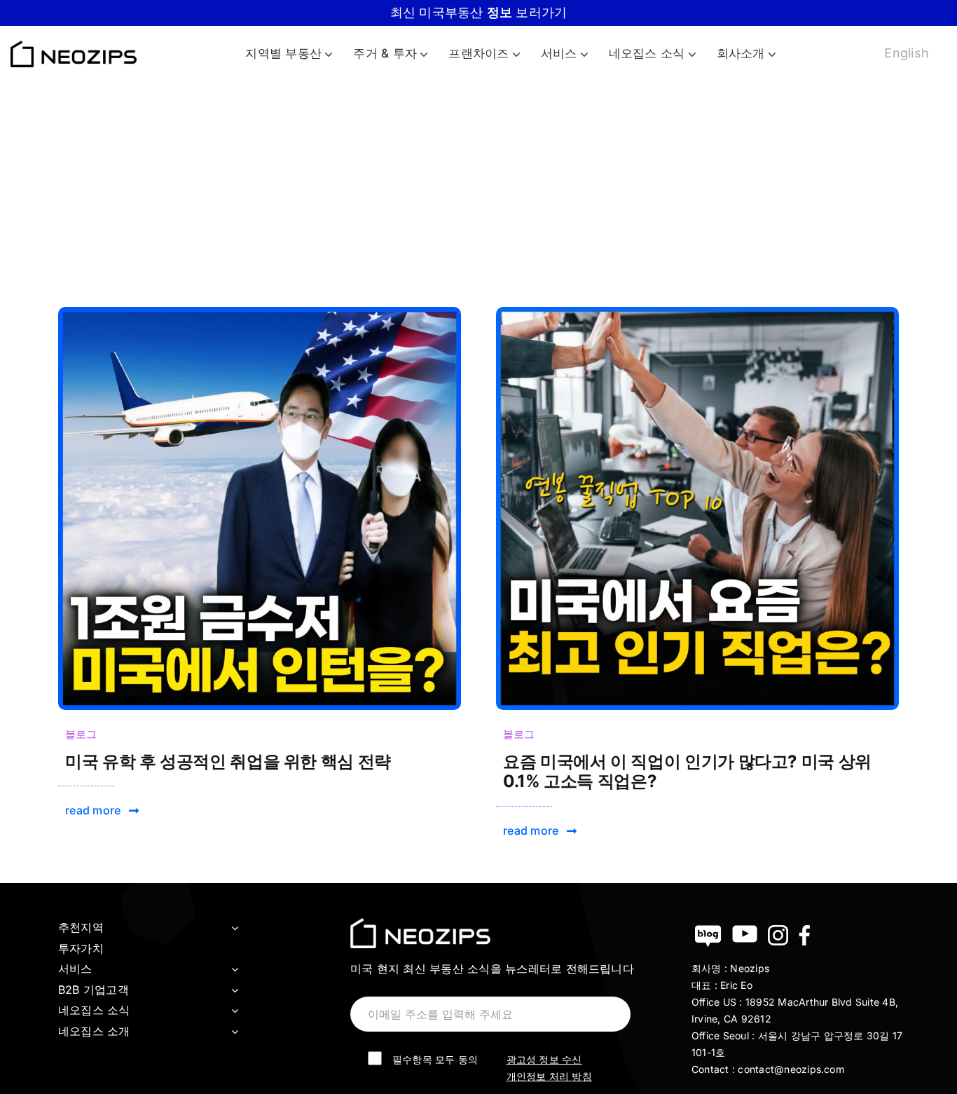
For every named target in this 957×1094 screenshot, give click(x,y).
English (906, 53)
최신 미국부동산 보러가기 (478, 12)
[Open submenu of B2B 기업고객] (234, 990)
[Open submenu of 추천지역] (234, 928)
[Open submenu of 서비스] (234, 969)
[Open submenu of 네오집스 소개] (234, 1031)
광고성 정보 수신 (544, 1059)
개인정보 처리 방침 (549, 1076)
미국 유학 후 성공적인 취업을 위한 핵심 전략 (228, 761)
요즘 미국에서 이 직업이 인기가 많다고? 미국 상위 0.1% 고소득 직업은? (687, 771)
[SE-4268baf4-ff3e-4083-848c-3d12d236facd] (259, 313)
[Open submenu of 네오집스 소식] (234, 1010)
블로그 (81, 734)
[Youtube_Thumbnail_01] (697, 313)
